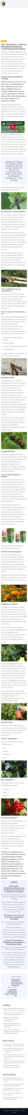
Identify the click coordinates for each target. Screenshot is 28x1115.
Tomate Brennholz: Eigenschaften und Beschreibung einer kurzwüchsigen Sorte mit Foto (14, 1079)
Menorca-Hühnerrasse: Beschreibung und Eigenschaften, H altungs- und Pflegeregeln (14, 1009)
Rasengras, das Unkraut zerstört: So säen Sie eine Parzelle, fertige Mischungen (14, 1013)
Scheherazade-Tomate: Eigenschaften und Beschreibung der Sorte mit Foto (14, 1085)
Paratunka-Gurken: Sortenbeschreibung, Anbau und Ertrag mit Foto (13, 1098)
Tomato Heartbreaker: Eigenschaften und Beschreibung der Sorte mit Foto (14, 1089)
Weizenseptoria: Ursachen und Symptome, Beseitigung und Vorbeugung (14, 917)
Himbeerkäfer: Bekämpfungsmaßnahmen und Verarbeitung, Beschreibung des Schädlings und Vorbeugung (14, 888)
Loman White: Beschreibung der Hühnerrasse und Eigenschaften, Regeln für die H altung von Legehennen (14, 1031)
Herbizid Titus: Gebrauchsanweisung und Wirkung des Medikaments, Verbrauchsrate (14, 1061)
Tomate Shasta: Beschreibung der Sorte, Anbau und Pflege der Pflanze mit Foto (11, 992)
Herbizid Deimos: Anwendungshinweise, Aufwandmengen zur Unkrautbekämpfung (14, 1044)
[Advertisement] (14, 22)
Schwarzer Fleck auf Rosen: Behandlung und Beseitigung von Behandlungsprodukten (14, 942)
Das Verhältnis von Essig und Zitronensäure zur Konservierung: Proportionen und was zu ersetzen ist (14, 1056)
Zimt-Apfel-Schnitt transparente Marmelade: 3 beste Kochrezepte (12, 1066)
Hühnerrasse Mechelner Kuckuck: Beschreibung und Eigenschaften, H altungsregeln (12, 1025)
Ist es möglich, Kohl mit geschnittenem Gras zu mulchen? (13, 1093)
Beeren (4, 41)
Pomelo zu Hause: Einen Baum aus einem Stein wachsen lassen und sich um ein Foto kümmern (17, 982)
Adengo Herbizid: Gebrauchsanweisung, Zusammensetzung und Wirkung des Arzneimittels (14, 1050)
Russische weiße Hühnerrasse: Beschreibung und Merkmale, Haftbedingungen (11, 1019)
